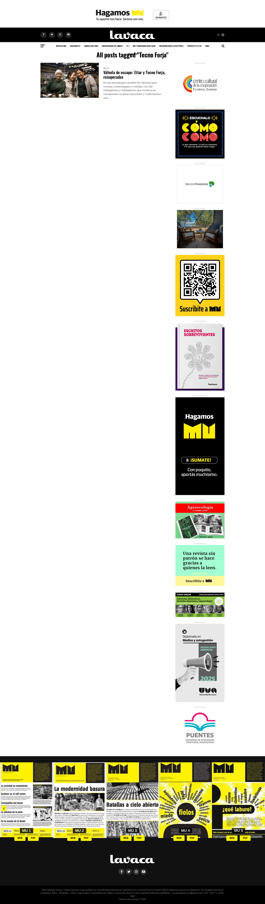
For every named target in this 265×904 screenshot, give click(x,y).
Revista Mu (61, 45)
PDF (33, 838)
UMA (207, 45)
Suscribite (75, 45)
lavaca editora (91, 45)
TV (127, 45)
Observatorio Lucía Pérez (171, 45)
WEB (19, 838)
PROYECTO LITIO (194, 45)
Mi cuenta (132, 54)
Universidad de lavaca (112, 45)
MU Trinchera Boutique (144, 45)
